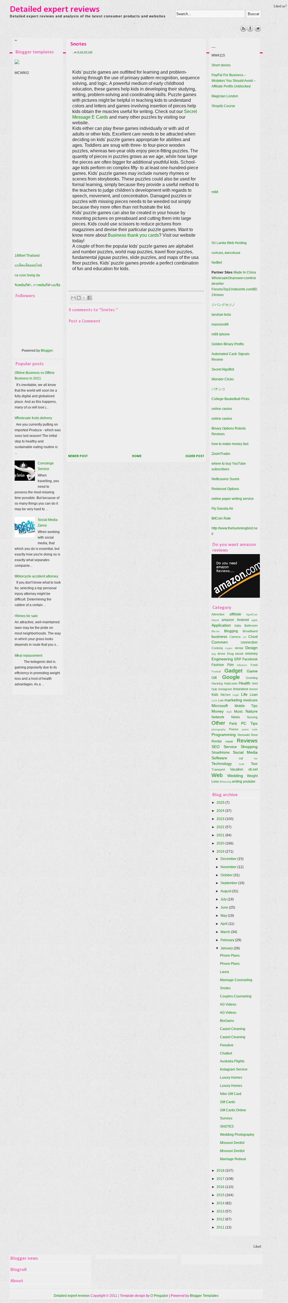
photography (219, 729)
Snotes (225, 988)
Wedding (235, 775)
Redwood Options (225, 489)
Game (252, 671)
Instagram (225, 689)
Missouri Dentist (232, 1143)
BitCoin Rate (221, 518)
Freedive (226, 1045)
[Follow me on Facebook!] (250, 30)
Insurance (240, 689)
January (227, 948)
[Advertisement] (113, 38)
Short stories (221, 65)
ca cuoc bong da (27, 275)
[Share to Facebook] (89, 298)
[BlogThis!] (79, 298)
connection (249, 642)
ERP (237, 659)
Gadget (233, 671)
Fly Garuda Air (222, 509)
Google (231, 677)
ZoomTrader (221, 454)
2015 (221, 1195)
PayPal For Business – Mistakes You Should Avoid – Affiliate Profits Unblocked (234, 80)
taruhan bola (221, 315)
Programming (224, 734)
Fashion (218, 665)
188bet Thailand (27, 256)
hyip (214, 689)
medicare (250, 700)
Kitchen (225, 694)
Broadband (250, 631)
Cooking (217, 648)
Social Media (245, 752)
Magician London (225, 96)
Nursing (252, 717)
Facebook (250, 659)
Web (217, 775)
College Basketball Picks (230, 399)
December (228, 859)
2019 (221, 851)
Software (219, 758)
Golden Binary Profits (228, 344)
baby (238, 625)
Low (221, 700)
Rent (254, 735)
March (225, 932)
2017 (221, 1179)
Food (254, 665)
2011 (221, 1227)
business (219, 636)
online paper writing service (233, 499)
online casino (222, 409)
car (244, 636)
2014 (221, 1203)
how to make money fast (230, 444)
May (224, 916)
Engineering (222, 659)
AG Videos (228, 1004)
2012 (221, 1219)
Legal (236, 694)
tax (256, 758)
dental (239, 648)
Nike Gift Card (230, 1094)
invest (253, 689)
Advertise (218, 614)
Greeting (252, 677)
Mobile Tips (246, 706)
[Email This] (73, 298)
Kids (215, 695)
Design (251, 647)
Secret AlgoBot (223, 369)
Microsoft (220, 705)
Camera (235, 636)
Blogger (47, 351)
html (255, 683)
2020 (221, 843)
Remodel (244, 735)
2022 (221, 827)
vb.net (253, 769)
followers (242, 665)
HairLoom (230, 683)
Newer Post (78, 456)
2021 (221, 835)
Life (244, 694)
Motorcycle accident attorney (36, 576)
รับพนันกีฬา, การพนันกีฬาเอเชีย (37, 285)
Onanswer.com (239, 278)
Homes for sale (26, 616)
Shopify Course (223, 106)
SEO (216, 746)
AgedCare (252, 614)
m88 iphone (221, 334)
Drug (230, 653)
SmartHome (221, 753)
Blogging (231, 631)
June (224, 907)
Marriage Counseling (236, 980)
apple (254, 620)
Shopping (249, 746)
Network (218, 717)
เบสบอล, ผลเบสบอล (226, 253)
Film (230, 665)
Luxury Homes (231, 1078)
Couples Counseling (235, 996)
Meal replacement (28, 656)
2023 (221, 819)
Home (136, 456)
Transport (218, 769)
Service (230, 746)
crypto (228, 648)
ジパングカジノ (223, 305)
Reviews (247, 741)
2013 (221, 1211)
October (226, 875)
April (224, 924)
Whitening (225, 781)
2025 (221, 803)
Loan (254, 695)
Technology (222, 763)
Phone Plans (230, 956)
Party (233, 724)
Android (243, 620)
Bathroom (251, 625)
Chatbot (226, 1053)
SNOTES (227, 1126)
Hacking (217, 683)
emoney (251, 654)
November (228, 867)
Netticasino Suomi (225, 479)
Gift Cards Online (233, 1110)
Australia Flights (232, 1061)
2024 (221, 811)
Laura (224, 972)
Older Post (194, 456)
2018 (221, 1171)
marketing (233, 700)
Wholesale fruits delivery (33, 418)
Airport (215, 620)
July (224, 899)
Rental (217, 741)
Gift (214, 678)
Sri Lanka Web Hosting (229, 243)
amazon (228, 620)
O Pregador (159, 1296)
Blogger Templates (204, 1296)
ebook (239, 653)
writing (237, 781)
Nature (252, 711)
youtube (249, 781)
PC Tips (249, 723)
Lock (214, 700)
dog (214, 653)
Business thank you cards (133, 235)
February (227, 940)
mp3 (228, 711)
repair (229, 741)
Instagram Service (234, 1069)
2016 (221, 1187)
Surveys (226, 1118)
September (229, 883)
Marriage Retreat (233, 1159)
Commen (220, 642)
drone (221, 653)
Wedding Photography (237, 1135)
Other (218, 723)
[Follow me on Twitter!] (257, 30)
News (235, 717)
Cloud (253, 637)
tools (241, 763)
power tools (250, 729)
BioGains (227, 1021)
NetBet (217, 263)
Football (216, 671)
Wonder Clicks (223, 379)
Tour (254, 764)
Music (238, 711)
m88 (215, 192)
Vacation (236, 769)
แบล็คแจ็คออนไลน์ (28, 265)
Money (218, 711)
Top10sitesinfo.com (238, 289)
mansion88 (220, 324)
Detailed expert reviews (55, 9)
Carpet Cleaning (232, 1029)
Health (244, 683)
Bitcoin (215, 631)
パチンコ (218, 389)
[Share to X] (84, 298)
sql (241, 758)
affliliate (235, 614)
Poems (233, 729)
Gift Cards (227, 1102)
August (226, 891)
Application (221, 625)
